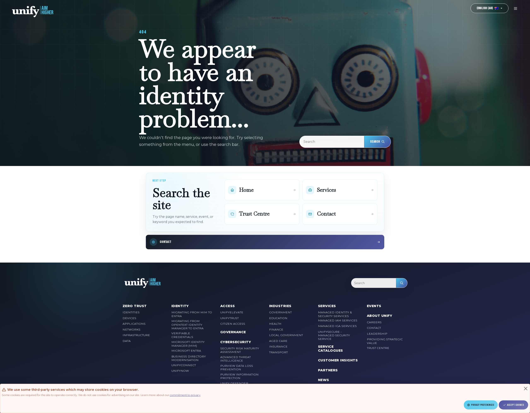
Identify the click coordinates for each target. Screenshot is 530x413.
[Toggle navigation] (515, 8)
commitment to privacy (185, 395)
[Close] (526, 388)
